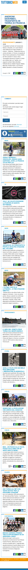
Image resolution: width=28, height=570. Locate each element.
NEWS (6, 140)
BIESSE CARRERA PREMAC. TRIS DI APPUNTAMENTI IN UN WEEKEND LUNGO (13, 534)
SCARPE (7, 472)
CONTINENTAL (9, 516)
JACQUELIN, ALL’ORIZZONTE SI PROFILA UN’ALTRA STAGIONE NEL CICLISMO (14, 247)
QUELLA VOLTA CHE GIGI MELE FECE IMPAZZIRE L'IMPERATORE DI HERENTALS (14, 369)
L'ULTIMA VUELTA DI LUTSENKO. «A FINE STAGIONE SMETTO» (14, 289)
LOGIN (6, 120)
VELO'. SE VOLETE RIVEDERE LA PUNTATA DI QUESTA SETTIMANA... (13, 203)
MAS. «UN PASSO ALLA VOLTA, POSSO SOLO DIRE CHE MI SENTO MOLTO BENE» (13, 448)
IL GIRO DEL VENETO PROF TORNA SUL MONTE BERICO (13, 330)
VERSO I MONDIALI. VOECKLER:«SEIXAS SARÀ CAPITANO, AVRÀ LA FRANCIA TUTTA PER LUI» (13, 160)
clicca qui (19, 124)
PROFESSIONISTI (9, 42)
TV (5, 184)
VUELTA (7, 391)
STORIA (7, 351)
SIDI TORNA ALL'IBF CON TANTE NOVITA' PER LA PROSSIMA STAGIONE (11, 490)
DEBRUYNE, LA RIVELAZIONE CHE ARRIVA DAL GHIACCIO (13, 409)
